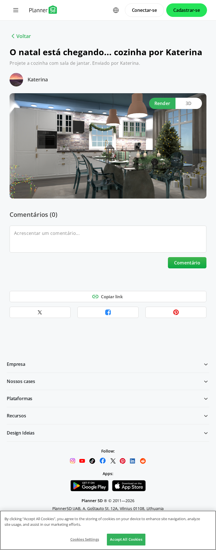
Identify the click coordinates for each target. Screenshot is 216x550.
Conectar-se (144, 10)
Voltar (23, 36)
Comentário (187, 263)
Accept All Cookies (126, 539)
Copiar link (112, 296)
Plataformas (19, 398)
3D (189, 103)
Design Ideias (21, 433)
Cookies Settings (84, 539)
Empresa (16, 364)
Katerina (38, 79)
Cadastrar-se (186, 10)
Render (162, 103)
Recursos (16, 416)
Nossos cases (21, 381)
